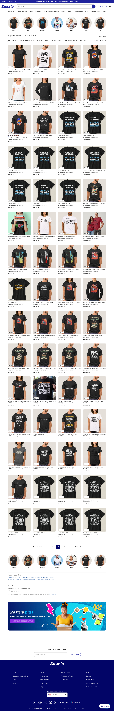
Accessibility (82, 708)
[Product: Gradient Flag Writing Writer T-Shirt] (19, 256)
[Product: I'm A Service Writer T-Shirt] (44, 56)
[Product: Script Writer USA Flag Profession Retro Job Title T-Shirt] (19, 388)
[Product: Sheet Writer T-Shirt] (44, 157)
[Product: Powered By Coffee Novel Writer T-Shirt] (19, 355)
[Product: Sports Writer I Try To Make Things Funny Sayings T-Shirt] (44, 388)
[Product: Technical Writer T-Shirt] (69, 190)
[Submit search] (93, 6)
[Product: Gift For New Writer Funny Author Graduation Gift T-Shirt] (19, 421)
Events (11, 1)
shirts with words (49, 579)
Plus (16, 1)
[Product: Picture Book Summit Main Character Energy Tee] (44, 223)
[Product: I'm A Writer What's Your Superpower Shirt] (44, 289)
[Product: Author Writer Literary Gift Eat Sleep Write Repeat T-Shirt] (94, 223)
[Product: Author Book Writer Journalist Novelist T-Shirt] (19, 56)
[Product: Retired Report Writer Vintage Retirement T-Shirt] (94, 256)
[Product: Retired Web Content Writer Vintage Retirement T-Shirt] (69, 289)
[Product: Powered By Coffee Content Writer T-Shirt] (94, 322)
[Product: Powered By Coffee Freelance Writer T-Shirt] (44, 355)
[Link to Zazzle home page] (8, 6)
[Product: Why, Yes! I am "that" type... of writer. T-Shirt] (94, 421)
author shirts (22, 577)
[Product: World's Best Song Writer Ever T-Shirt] (94, 388)
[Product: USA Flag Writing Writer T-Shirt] (44, 256)
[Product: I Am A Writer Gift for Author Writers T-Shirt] (44, 122)
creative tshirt (28, 579)
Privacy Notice (68, 708)
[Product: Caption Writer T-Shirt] (19, 190)
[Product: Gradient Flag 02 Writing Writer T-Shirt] (69, 256)
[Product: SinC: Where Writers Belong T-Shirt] (19, 89)
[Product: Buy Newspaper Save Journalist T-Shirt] (69, 223)
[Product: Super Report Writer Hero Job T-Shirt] (94, 56)
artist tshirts (20, 579)
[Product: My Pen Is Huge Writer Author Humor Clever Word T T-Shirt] (69, 89)
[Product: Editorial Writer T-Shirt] (44, 520)
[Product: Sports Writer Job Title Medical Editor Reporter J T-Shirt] (69, 56)
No (18, 591)
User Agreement (60, 708)
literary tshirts (30, 577)
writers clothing (50, 577)
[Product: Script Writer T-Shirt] (94, 122)
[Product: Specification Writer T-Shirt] (69, 122)
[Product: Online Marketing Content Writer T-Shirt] (94, 157)
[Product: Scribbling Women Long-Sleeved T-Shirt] (44, 89)
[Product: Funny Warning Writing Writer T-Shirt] (69, 421)
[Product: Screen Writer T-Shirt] (69, 487)
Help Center (52, 594)
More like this (11, 73)
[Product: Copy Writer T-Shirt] (19, 289)
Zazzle (3, 1)
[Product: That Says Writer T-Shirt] (69, 388)
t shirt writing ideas (39, 577)
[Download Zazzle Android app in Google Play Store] (76, 702)
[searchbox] (55, 6)
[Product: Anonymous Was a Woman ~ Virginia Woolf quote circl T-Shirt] (19, 454)
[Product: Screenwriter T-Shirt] (44, 421)
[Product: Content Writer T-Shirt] (19, 157)
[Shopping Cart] (110, 6)
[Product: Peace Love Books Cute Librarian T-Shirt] (19, 223)
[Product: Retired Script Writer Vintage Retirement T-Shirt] (94, 289)
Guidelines (75, 708)
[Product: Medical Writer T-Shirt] (69, 520)
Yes (12, 591)
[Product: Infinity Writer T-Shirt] (19, 487)
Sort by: (96, 40)
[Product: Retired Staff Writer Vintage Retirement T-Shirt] (69, 322)
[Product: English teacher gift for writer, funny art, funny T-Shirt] (94, 355)
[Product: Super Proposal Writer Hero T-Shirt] (19, 122)
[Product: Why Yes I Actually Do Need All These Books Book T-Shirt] (94, 190)
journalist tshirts (12, 579)
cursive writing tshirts (38, 579)
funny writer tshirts (13, 577)
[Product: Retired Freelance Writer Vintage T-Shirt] (94, 89)
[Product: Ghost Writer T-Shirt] (69, 157)
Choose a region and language (55, 692)
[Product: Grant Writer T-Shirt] (44, 190)
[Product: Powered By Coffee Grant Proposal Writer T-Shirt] (69, 355)
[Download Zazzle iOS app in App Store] (64, 702)
